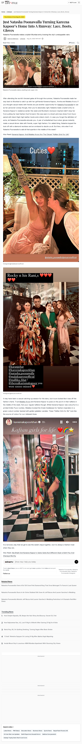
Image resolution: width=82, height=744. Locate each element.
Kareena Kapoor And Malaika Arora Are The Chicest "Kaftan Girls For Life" (40, 134)
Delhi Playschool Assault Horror (31, 734)
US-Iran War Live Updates (12, 734)
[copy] (78, 43)
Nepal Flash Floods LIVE (60, 730)
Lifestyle (22, 38)
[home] (11, 2)
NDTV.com (73, 2)
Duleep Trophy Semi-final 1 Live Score (15, 737)
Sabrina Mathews (13, 38)
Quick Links (7, 727)
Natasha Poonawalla (65, 105)
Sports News (48, 730)
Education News (26, 730)
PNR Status (16, 730)
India (46, 568)
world (7, 570)
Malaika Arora (24, 402)
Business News (37, 730)
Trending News (7, 612)
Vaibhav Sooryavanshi (49, 734)
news (34, 568)
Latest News (11, 568)
